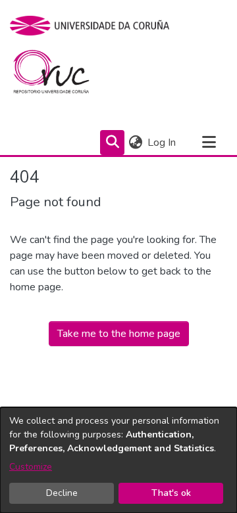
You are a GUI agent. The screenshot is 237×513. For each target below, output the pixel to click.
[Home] (59, 75)
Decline (62, 493)
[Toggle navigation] (208, 142)
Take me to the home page (118, 333)
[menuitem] (135, 142)
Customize (30, 466)
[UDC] (94, 25)
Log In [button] (162, 142)
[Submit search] (112, 142)
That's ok (171, 493)
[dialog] (118, 460)
